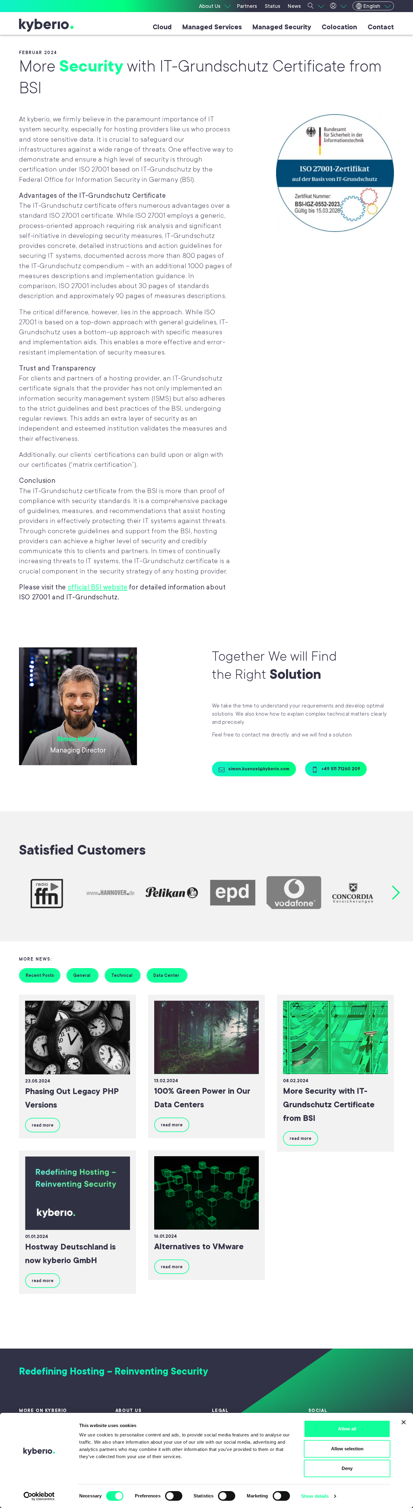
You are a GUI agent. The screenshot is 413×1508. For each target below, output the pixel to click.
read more (43, 1125)
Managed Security (281, 27)
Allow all (347, 1428)
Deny (347, 1468)
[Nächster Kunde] (396, 893)
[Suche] (316, 6)
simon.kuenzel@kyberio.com (258, 768)
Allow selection (347, 1448)
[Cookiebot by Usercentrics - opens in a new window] (39, 1496)
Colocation (339, 27)
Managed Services (212, 27)
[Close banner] (404, 1422)
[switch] (173, 1496)
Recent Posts (40, 975)
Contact (381, 27)
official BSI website (98, 587)
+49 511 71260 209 (340, 768)
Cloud (162, 27)
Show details (315, 1496)
